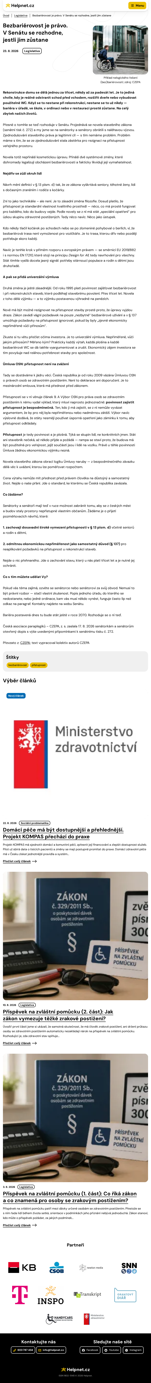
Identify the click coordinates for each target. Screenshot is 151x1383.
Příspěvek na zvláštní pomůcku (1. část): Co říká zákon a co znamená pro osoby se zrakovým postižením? (70, 1197)
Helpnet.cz (22, 5)
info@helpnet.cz (53, 1350)
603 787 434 (25, 1350)
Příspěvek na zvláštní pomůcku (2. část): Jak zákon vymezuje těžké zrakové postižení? (58, 1015)
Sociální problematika (34, 823)
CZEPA (25, 643)
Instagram (135, 1350)
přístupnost (39, 665)
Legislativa (20, 15)
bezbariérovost (17, 665)
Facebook (92, 1350)
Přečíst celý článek (17, 861)
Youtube (113, 1350)
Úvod (6, 15)
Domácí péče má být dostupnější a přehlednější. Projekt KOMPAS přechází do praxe (63, 833)
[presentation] (75, 754)
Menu (140, 5)
